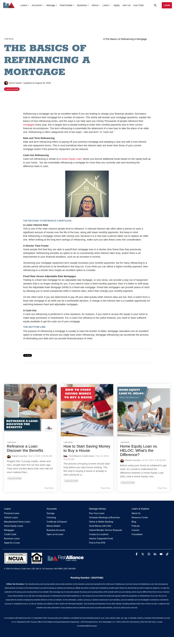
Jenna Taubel (15, 83)
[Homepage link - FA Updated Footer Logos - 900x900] (44, 562)
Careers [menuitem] (135, 530)
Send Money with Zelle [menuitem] (100, 526)
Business (82, 5)
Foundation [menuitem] (137, 534)
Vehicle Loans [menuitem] (11, 517)
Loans (23, 5)
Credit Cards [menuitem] (10, 534)
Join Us (126, 5)
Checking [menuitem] (51, 517)
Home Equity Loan (71, 159)
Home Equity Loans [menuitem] (13, 526)
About (95, 5)
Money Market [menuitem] (53, 526)
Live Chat (138, 5)
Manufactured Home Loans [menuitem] (17, 522)
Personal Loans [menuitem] (11, 513)
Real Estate (66, 5)
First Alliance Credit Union (81, 456)
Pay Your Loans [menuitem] (96, 513)
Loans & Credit (11, 89)
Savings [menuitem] (51, 513)
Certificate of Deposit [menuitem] (57, 522)
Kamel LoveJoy (19, 456)
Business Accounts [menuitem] (56, 530)
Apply (117, 5)
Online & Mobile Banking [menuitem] (101, 522)
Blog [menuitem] (134, 522)
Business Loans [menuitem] (12, 538)
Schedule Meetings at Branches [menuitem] (104, 517)
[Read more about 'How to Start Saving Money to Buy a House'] (87, 410)
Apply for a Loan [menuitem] (12, 543)
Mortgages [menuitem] (9, 530)
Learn (106, 5)
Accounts (37, 5)
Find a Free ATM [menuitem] (97, 543)
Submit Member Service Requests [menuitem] (105, 530)
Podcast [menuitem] (135, 526)
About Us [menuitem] (136, 513)
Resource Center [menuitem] (140, 517)
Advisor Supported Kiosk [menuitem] (101, 538)
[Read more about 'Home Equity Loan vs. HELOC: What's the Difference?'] (143, 410)
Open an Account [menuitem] (55, 534)
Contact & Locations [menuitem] (98, 534)
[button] (137, 554)
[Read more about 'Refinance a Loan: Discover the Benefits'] (30, 410)
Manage (50, 5)
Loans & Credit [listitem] (14, 478)
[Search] (155, 5)
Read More (49, 488)
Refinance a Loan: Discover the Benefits (25, 448)
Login (167, 5)
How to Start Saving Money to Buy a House (86, 448)
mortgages (29, 124)
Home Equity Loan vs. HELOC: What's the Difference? (139, 450)
